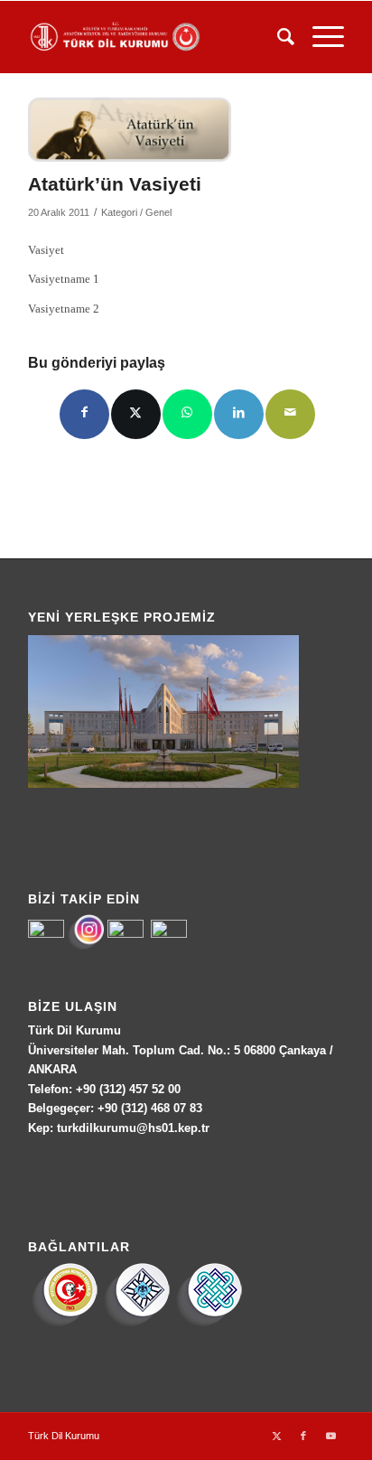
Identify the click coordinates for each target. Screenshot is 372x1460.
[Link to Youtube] (330, 1435)
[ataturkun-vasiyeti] (129, 130)
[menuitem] (276, 37)
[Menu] (319, 37)
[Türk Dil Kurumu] (154, 37)
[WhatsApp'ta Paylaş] (187, 414)
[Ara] (276, 37)
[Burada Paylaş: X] (136, 414)
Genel (158, 212)
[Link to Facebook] (303, 1435)
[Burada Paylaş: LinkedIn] (239, 414)
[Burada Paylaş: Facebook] (84, 414)
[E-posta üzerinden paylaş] (290, 414)
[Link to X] (276, 1435)
